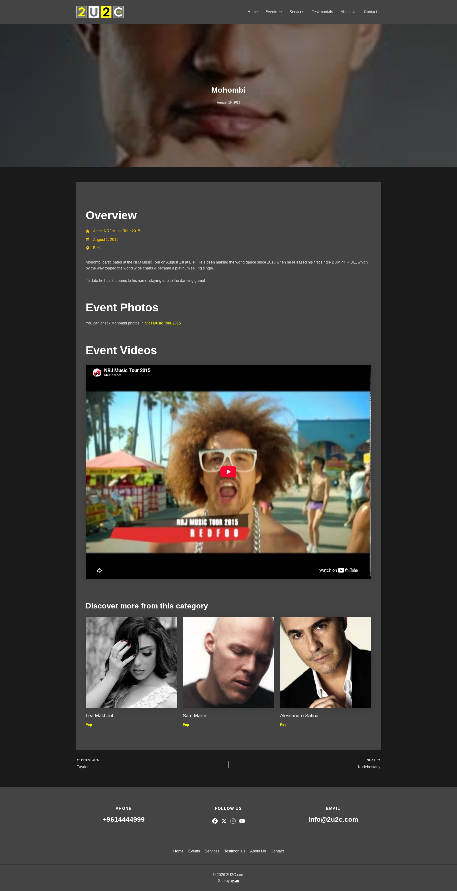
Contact (370, 12)
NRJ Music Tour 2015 (162, 323)
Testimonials (322, 12)
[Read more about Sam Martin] (228, 662)
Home (253, 12)
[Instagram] (233, 821)
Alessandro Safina (299, 715)
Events (271, 12)
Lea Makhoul (99, 715)
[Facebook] (215, 821)
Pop (89, 725)
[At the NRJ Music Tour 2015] (113, 231)
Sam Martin (195, 715)
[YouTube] (242, 821)
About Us (348, 12)
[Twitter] (224, 821)
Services (296, 12)
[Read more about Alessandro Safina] (325, 662)
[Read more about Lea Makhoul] (131, 662)
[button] (279, 12)
